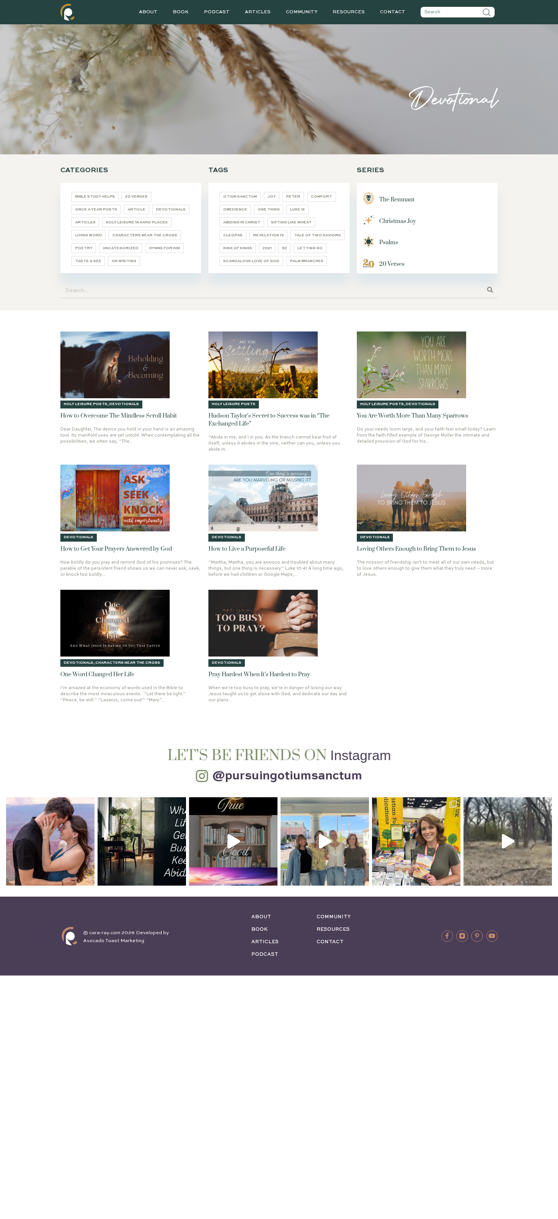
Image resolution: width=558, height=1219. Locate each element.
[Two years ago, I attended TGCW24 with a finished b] (416, 841)
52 (284, 248)
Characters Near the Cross (144, 235)
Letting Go (310, 248)
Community (301, 12)
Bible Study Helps (95, 196)
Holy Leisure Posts (85, 404)
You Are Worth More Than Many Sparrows (412, 415)
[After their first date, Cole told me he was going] (50, 841)
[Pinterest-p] (476, 936)
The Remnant (397, 199)
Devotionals (171, 209)
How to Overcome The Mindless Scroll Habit (118, 415)
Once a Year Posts (96, 209)
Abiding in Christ (241, 222)
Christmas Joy (397, 221)
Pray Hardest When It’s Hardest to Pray (259, 674)
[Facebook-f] (447, 936)
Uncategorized (121, 248)
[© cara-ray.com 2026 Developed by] (69, 936)
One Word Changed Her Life (97, 674)
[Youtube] (492, 936)
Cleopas (233, 235)
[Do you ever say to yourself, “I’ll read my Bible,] (142, 841)
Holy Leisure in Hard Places (137, 222)
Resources (349, 12)
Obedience (235, 209)
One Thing (269, 209)
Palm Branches (306, 261)
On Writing (124, 261)
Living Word (88, 235)
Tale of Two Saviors (317, 235)
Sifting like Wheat (291, 222)
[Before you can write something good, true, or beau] (233, 841)
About (148, 12)
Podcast (217, 12)
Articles (258, 12)
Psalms (388, 242)
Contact (392, 12)
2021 (267, 248)
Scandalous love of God (251, 261)
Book (181, 12)
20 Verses (136, 196)
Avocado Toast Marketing (113, 940)
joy (272, 196)
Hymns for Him (164, 248)
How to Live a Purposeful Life (246, 549)
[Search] (487, 12)
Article (136, 209)
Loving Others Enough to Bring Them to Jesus (416, 549)
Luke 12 (297, 209)
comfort (321, 196)
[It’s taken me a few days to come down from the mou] (325, 841)
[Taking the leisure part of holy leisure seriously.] (507, 841)
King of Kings (237, 248)
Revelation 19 (268, 235)
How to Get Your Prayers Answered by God (116, 549)
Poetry (84, 248)
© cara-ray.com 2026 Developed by (126, 932)
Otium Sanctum (240, 196)
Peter (293, 196)
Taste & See (88, 261)
